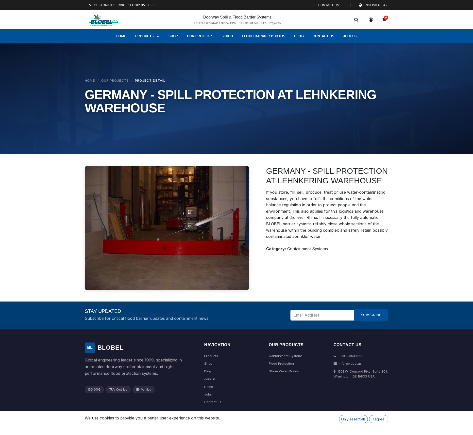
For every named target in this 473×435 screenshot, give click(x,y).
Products (211, 356)
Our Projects (200, 36)
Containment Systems (286, 356)
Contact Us (328, 5)
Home (121, 36)
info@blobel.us (350, 363)
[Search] (356, 20)
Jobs (208, 394)
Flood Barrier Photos (263, 36)
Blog (299, 36)
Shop (173, 36)
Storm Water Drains (284, 371)
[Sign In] (371, 20)
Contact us (323, 36)
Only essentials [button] (353, 419)
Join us (350, 36)
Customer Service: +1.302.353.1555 (124, 5)
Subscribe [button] (371, 315)
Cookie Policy (103, 426)
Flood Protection (281, 363)
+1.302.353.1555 (350, 356)
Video (227, 36)
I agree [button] (379, 419)
